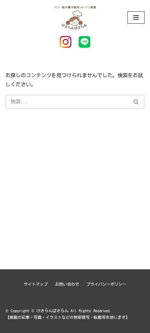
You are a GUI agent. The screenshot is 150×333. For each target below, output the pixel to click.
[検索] (136, 102)
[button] (136, 101)
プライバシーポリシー (106, 284)
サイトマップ (36, 284)
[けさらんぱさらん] (75, 17)
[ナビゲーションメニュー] (136, 17)
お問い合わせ (67, 284)
